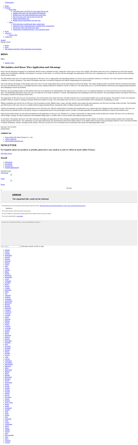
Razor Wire (12, 9)
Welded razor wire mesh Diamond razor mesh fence (29, 15)
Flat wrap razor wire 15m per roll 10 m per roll (28, 17)
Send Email (4, 173)
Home (7, 6)
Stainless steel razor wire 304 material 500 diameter (29, 13)
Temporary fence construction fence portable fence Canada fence (33, 26)
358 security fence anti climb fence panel (26, 28)
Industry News (9, 63)
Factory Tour (13, 35)
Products (7, 8)
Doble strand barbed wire (21, 18)
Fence (11, 22)
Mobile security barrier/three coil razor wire (27, 20)
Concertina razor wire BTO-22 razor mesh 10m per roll (30, 11)
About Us (8, 33)
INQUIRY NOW (6, 153)
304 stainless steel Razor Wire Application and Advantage (23, 49)
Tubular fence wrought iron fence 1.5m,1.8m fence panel (31, 29)
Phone (3, 184)
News (7, 31)
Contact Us (8, 37)
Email (3, 179)
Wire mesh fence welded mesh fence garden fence (29, 24)
